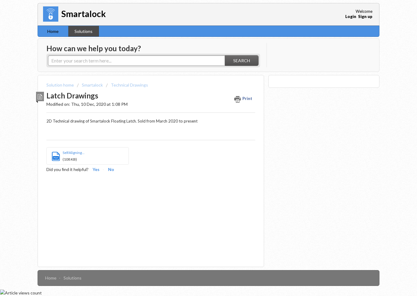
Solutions (83, 31)
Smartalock (92, 84)
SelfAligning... (74, 152)
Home (53, 31)
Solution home (60, 84)
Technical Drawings (129, 84)
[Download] (197, 67)
